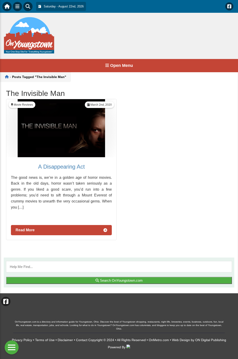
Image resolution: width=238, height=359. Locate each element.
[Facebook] (229, 6)
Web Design (181, 340)
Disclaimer (65, 340)
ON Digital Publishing (210, 340)
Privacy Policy (22, 340)
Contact (81, 340)
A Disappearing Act (61, 166)
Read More (25, 230)
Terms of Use (45, 340)
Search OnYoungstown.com (121, 280)
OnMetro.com (159, 340)
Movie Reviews (23, 104)
